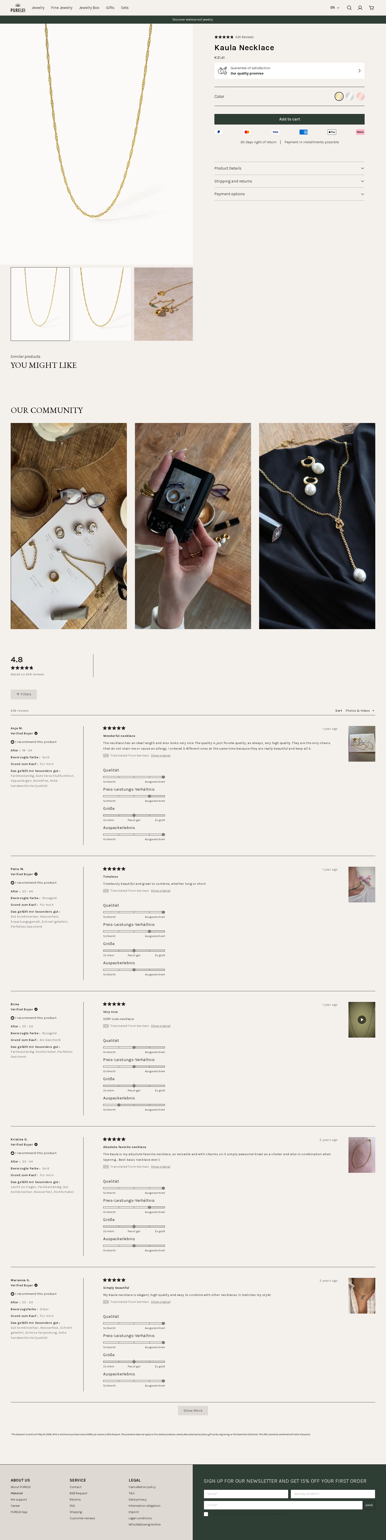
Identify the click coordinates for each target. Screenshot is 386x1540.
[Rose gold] (361, 96)
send (369, 1505)
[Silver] (350, 96)
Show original (160, 755)
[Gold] (339, 96)
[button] (234, 36)
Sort (339, 711)
